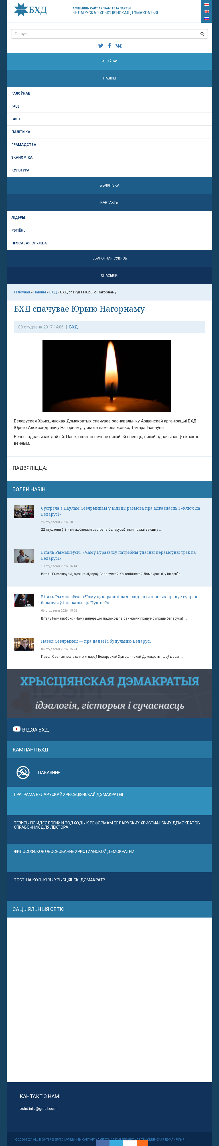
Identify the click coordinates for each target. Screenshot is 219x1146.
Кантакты (109, 203)
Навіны (109, 78)
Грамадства (23, 145)
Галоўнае (20, 93)
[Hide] (145, 1143)
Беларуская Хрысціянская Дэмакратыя (115, 11)
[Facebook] (103, 1143)
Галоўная (109, 61)
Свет (16, 119)
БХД (15, 106)
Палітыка (20, 132)
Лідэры (18, 218)
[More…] (139, 1143)
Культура (20, 170)
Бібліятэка (109, 185)
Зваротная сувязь (109, 258)
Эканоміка (22, 158)
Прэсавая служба (29, 243)
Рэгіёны (19, 230)
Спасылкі (109, 275)
